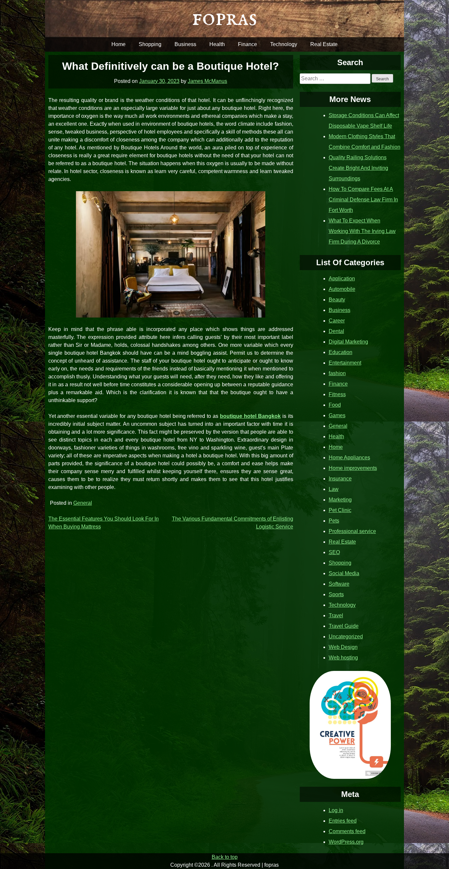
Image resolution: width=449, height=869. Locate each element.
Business (185, 44)
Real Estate (324, 44)
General (82, 503)
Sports (336, 594)
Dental (336, 331)
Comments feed (347, 831)
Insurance (340, 478)
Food (335, 405)
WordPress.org (346, 842)
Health (217, 44)
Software (339, 584)
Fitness (337, 394)
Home (118, 44)
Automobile (342, 289)
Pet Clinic (340, 510)
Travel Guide (344, 626)
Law (334, 489)
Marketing (340, 499)
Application (342, 278)
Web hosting (343, 657)
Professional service (352, 531)
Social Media (344, 573)
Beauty (337, 299)
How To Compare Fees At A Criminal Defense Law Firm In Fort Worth (363, 199)
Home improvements (353, 468)
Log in (336, 810)
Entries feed (343, 821)
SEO (334, 552)
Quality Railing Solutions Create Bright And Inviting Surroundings (358, 168)
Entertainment (345, 363)
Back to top (225, 857)
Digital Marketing (348, 342)
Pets (334, 521)
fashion (337, 373)
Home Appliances (349, 457)
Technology (283, 44)
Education (340, 352)
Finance (247, 44)
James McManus (207, 81)
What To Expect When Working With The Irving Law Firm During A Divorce (362, 231)
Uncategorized (346, 636)
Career (337, 320)
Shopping (150, 44)
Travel (336, 615)
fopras (224, 18)
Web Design (343, 647)
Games (337, 415)
